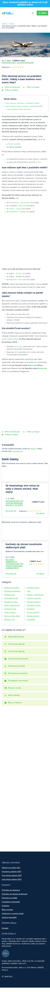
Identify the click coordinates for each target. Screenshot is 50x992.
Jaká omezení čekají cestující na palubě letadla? (24, 106)
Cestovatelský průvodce (18, 659)
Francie (18, 209)
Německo (22, 206)
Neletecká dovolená (11, 588)
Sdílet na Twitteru (11, 90)
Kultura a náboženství (35, 595)
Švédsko (23, 212)
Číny (39, 162)
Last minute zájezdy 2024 (11, 879)
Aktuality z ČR (9, 619)
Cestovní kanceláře (9, 917)
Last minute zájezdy (16, 651)
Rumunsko (22, 279)
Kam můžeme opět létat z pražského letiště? (23, 103)
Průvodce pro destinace (11, 890)
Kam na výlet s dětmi (12, 616)
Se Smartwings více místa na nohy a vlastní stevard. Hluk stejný (22, 488)
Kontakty (5, 928)
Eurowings (18, 346)
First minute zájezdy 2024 (12, 875)
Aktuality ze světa (14, 505)
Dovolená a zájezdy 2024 (11, 871)
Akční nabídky (14, 695)
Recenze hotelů (14, 688)
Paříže (11, 209)
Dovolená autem (33, 588)
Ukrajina (19, 273)
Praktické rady (9, 63)
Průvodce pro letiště (16, 666)
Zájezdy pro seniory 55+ (11, 868)
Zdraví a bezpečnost (12, 605)
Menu (43, 13)
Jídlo (28, 591)
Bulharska (42, 368)
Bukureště (13, 279)
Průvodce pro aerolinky (17, 673)
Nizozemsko (25, 203)
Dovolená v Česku (34, 605)
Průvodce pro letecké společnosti (14, 894)
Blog (11, 24)
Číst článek (40, 513)
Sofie (4, 371)
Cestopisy (5, 906)
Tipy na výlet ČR (33, 612)
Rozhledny (31, 609)
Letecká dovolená (25, 63)
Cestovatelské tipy (14, 501)
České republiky (14, 144)
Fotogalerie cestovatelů (18, 681)
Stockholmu (13, 212)
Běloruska (32, 365)
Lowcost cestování (34, 598)
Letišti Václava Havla (10, 339)
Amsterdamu (14, 203)
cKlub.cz (5, 24)
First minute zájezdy (16, 644)
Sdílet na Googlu (32, 87)
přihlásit (33, 449)
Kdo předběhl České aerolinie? (19, 109)
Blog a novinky (7, 910)
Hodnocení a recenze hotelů (13, 913)
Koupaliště (31, 619)
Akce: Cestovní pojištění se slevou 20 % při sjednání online (25, 3)
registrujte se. (17, 451)
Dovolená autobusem (12, 591)
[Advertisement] (25, 240)
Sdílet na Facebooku (12, 87)
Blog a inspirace (15, 702)
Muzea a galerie (33, 616)
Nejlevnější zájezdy (16, 637)
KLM (16, 352)
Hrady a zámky (10, 612)
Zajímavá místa (12, 568)
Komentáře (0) (11, 511)
